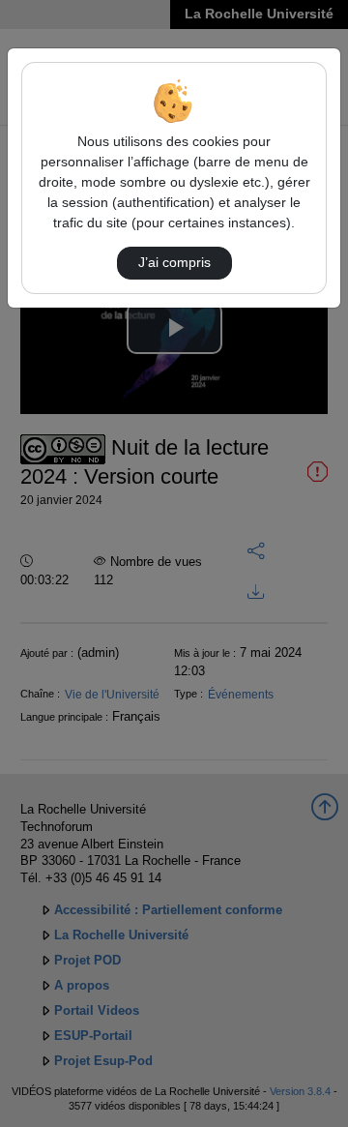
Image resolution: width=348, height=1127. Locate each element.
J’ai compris (174, 262)
